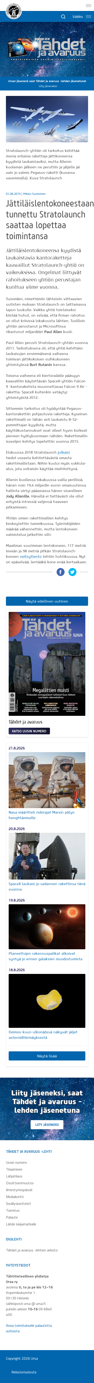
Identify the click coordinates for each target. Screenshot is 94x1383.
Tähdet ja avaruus (25, 722)
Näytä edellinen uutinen (47, 601)
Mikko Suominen (34, 194)
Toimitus (13, 1210)
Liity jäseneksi (47, 1125)
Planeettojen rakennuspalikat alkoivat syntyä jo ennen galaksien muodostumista (45, 956)
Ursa (34, 1358)
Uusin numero (16, 1162)
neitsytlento (31, 556)
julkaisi (64, 452)
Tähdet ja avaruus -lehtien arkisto (32, 1250)
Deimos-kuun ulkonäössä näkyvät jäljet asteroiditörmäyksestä (43, 1035)
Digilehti (14, 1239)
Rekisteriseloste (24, 1372)
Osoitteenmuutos (20, 1183)
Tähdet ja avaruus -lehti (29, 1151)
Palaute (12, 1217)
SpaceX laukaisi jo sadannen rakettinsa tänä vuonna (47, 886)
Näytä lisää (47, 1056)
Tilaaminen (14, 1169)
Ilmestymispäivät (19, 1190)
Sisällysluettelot (18, 1203)
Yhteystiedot (18, 1265)
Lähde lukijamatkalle (21, 1224)
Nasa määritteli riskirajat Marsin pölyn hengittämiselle (42, 815)
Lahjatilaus (14, 1176)
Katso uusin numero (29, 731)
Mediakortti (15, 1196)
